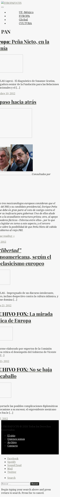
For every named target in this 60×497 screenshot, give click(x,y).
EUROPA (24, 16)
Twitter (11, 472)
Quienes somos (16, 439)
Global (23, 19)
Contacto (12, 445)
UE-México (26, 12)
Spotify (11, 462)
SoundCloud (14, 465)
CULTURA (25, 23)
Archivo (12, 442)
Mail (10, 468)
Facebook (12, 458)
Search (11, 477)
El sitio (11, 435)
